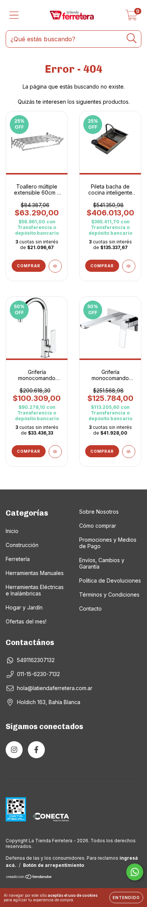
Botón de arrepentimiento (53, 865)
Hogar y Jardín (24, 607)
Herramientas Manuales (35, 573)
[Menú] (14, 15)
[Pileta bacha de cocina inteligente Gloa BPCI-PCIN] (128, 266)
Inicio (12, 531)
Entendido (126, 897)
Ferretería (18, 559)
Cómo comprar (97, 525)
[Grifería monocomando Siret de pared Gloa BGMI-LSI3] (128, 451)
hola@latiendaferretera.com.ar (54, 688)
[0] (131, 17)
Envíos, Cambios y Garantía (101, 563)
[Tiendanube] (29, 878)
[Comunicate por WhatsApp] (134, 872)
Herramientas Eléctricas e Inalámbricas (35, 590)
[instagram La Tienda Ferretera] (14, 749)
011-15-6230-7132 (38, 674)
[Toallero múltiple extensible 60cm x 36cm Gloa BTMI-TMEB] (55, 266)
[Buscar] (132, 38)
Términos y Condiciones (109, 594)
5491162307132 (36, 660)
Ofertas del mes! (26, 621)
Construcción (22, 545)
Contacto (90, 608)
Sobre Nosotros (99, 511)
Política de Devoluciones (110, 580)
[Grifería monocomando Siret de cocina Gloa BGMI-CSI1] (55, 451)
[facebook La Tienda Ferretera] (36, 749)
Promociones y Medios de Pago (107, 542)
